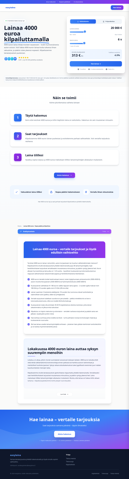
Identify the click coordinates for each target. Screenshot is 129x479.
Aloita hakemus (63, 175)
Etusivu (19, 226)
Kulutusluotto (84, 21)
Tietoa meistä (71, 458)
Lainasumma (74, 29)
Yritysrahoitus (110, 21)
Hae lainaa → (96, 64)
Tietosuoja (69, 461)
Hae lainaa (117, 8)
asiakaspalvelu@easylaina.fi (26, 465)
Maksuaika (74, 40)
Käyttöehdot (70, 465)
